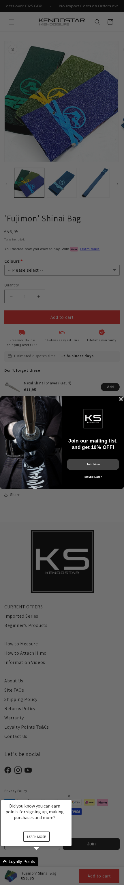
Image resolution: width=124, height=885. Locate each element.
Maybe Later (93, 477)
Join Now (92, 464)
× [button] (69, 796)
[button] (43, 861)
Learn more (36, 836)
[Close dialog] (121, 399)
